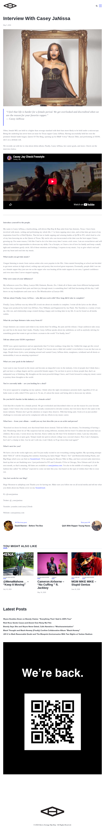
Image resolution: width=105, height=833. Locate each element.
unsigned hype (9, 577)
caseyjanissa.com (55, 465)
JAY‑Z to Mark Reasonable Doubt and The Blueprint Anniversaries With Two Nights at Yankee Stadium (47, 634)
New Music (75, 577)
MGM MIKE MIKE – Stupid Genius (83, 583)
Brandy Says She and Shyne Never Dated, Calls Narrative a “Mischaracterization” (38, 626)
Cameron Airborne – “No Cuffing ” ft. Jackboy (50, 584)
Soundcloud (35, 459)
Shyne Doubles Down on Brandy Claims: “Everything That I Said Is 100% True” (37, 619)
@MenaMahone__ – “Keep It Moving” (16, 583)
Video (54, 577)
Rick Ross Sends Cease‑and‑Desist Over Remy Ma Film (27, 623)
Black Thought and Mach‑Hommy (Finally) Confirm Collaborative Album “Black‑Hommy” (41, 630)
